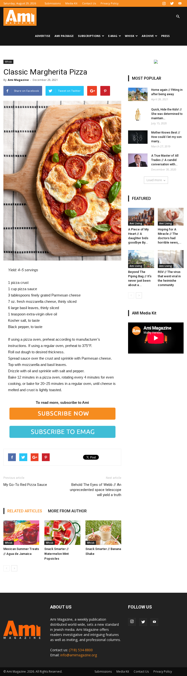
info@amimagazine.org (78, 655)
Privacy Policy (110, 3)
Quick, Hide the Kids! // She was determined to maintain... (167, 114)
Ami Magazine (18, 80)
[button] (178, 16)
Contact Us (89, 3)
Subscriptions (89, 36)
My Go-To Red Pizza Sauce (25, 484)
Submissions (53, 3)
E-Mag (112, 36)
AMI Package (64, 36)
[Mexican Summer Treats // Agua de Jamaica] (21, 532)
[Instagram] (164, 3)
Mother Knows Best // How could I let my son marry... (166, 137)
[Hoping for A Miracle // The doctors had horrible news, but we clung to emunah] (171, 217)
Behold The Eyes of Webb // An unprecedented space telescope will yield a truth (95, 489)
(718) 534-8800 (81, 650)
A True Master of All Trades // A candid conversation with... (164, 160)
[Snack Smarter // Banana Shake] (103, 532)
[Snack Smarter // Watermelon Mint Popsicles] (62, 532)
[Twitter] (172, 3)
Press (165, 36)
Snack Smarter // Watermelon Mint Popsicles (56, 553)
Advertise (42, 36)
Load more (154, 180)
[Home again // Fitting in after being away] (138, 94)
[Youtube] (180, 3)
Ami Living (136, 223)
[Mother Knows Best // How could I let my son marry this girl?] (138, 137)
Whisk (129, 36)
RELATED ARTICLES (24, 511)
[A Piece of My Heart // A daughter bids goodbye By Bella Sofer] (141, 217)
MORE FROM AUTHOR (67, 511)
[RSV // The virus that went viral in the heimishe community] (171, 259)
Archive (148, 36)
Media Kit (71, 3)
